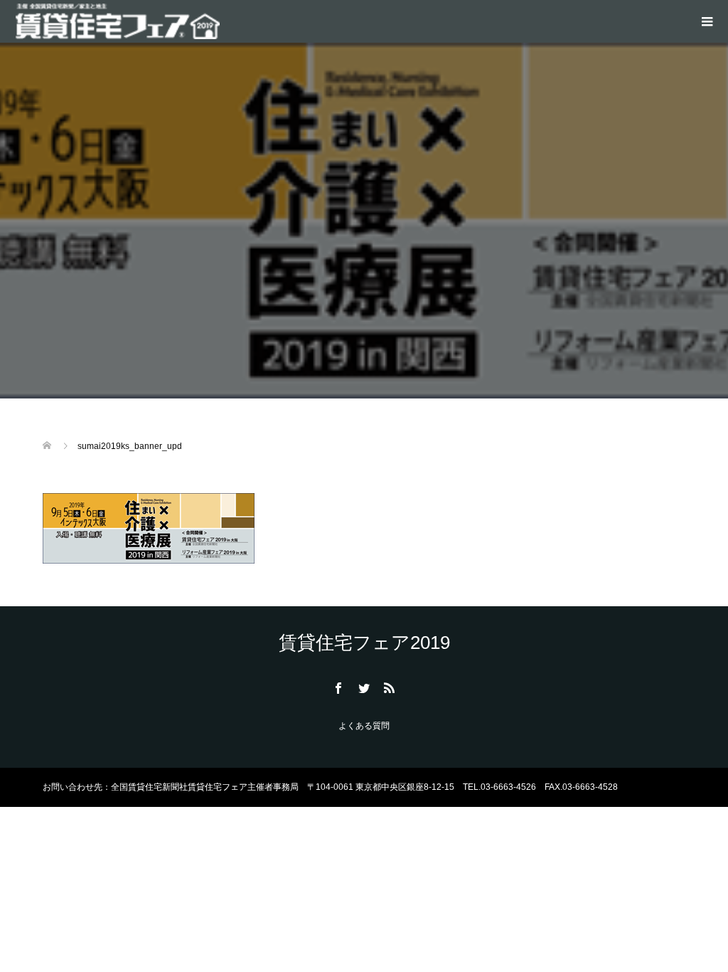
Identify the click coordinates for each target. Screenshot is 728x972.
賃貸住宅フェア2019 (364, 642)
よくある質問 (364, 726)
